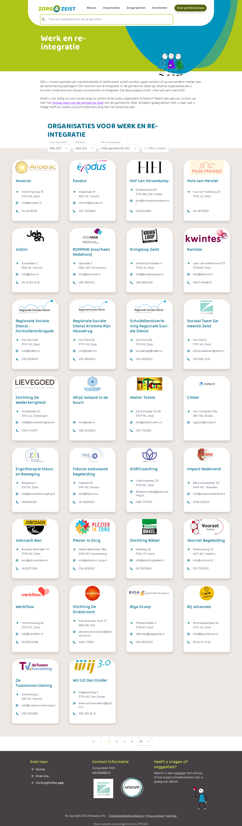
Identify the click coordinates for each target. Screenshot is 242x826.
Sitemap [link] (171, 815)
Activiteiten (159, 8)
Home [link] (40, 769)
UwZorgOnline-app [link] (49, 783)
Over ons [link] (42, 776)
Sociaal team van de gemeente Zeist (78, 102)
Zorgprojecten (136, 8)
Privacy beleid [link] (155, 815)
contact (179, 773)
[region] (35, 203)
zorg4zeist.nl (101, 772)
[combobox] (106, 19)
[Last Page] (132, 741)
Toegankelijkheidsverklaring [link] (126, 815)
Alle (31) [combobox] (55, 148)
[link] (52, 8)
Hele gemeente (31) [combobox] (115, 148)
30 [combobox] (141, 741)
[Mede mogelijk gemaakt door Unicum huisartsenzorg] (132, 787)
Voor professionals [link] (190, 8)
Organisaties (111, 8)
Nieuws (91, 8)
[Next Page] (124, 741)
